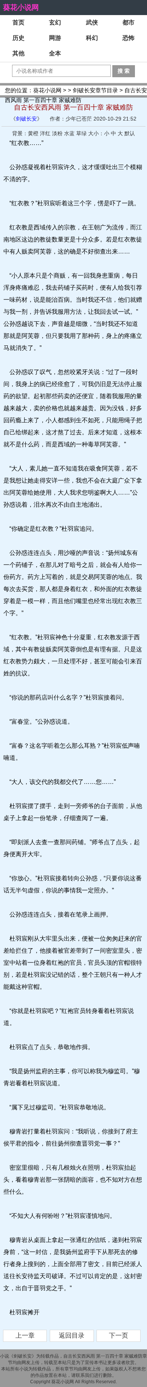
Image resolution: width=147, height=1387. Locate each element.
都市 (128, 22)
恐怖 (128, 38)
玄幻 (55, 22)
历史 (18, 38)
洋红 (45, 133)
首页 (18, 22)
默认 (129, 133)
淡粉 (57, 133)
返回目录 (71, 1335)
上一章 (25, 1335)
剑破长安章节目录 (95, 90)
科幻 (92, 38)
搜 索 (124, 71)
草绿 (81, 133)
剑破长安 (26, 119)
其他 (18, 53)
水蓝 (69, 133)
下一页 (118, 1335)
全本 (55, 53)
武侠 (92, 22)
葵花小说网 (21, 7)
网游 (55, 38)
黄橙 (33, 133)
